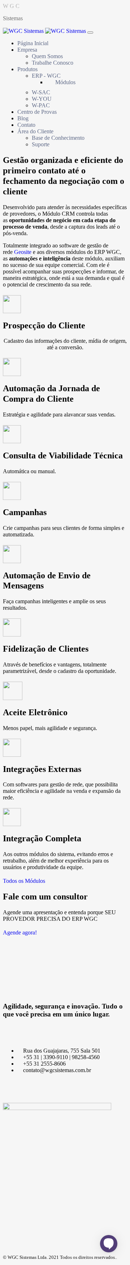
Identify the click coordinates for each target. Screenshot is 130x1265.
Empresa (27, 50)
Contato (26, 125)
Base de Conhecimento (58, 138)
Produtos (27, 69)
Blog (23, 118)
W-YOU (42, 99)
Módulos (65, 82)
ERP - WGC (46, 76)
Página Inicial (32, 43)
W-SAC (41, 92)
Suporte (40, 144)
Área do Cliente (35, 131)
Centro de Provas (37, 112)
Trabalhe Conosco (52, 63)
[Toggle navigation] (90, 32)
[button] (24, 881)
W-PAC (41, 105)
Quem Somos (47, 56)
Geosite (22, 252)
